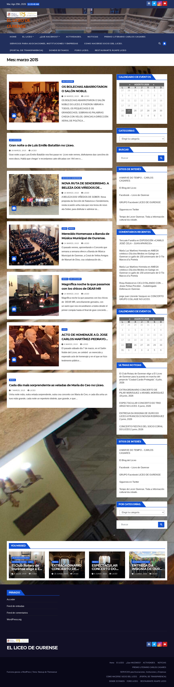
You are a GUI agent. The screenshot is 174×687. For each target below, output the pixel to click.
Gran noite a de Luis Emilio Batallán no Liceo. (41, 145)
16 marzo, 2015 (71, 193)
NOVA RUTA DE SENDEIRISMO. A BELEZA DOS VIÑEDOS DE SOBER (85, 187)
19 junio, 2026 (61, 574)
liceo (86, 96)
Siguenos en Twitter (129, 209)
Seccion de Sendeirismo (71, 178)
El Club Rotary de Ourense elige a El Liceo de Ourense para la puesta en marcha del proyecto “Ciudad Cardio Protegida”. (140, 376)
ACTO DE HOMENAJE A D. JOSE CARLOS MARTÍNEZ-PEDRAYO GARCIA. (84, 339)
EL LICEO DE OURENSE (32, 648)
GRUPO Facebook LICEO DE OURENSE (140, 202)
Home (13, 37)
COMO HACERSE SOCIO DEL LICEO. (103, 43)
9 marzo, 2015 (71, 344)
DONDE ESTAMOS (59, 50)
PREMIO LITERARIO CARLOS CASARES (125, 37)
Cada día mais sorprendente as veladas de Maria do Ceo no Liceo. (56, 385)
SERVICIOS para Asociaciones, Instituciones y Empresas (44, 43)
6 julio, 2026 (20, 574)
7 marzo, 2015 (19, 390)
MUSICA (71, 228)
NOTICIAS (93, 37)
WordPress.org (14, 619)
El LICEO (27, 37)
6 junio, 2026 (101, 574)
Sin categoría (67, 81)
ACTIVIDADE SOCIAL (19, 562)
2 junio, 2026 (141, 574)
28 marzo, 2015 (71, 96)
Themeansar (52, 672)
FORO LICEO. (82, 50)
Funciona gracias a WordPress (19, 672)
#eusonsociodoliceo (20, 558)
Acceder (11, 599)
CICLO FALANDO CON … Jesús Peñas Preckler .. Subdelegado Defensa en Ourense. (141, 286)
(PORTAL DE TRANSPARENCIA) (26, 50)
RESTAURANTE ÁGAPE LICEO (110, 50)
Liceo (64, 228)
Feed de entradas (15, 606)
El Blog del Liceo (127, 188)
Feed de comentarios (17, 613)
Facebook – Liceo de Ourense (134, 195)
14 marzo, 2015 (71, 243)
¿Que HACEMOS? (49, 37)
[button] (160, 43)
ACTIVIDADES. (74, 37)
